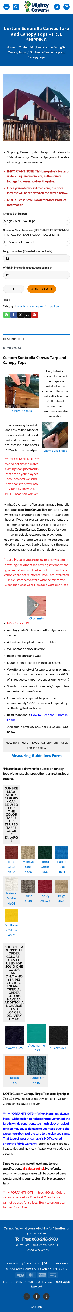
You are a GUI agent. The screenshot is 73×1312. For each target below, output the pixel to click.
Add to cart (41, 289)
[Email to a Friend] (27, 315)
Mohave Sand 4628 (28, 866)
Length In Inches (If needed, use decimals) (27, 251)
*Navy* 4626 (14, 1048)
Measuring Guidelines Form (36, 755)
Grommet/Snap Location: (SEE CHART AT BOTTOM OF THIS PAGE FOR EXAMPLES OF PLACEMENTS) (36, 232)
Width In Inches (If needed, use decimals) (27, 267)
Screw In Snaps (22, 410)
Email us (59, 1228)
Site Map (36, 1306)
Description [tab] (13, 339)
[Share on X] (20, 315)
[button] (6, 7)
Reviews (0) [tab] (12, 347)
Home (10, 47)
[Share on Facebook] (13, 315)
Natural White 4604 (11, 898)
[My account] (57, 7)
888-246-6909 (45, 1238)
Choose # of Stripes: (15, 213)
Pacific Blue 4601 (61, 866)
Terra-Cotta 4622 (11, 866)
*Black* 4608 (58, 1048)
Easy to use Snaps (55, 450)
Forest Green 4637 (45, 866)
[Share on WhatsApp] (6, 315)
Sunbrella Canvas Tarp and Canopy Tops (37, 306)
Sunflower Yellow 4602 (11, 930)
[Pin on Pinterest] (34, 315)
